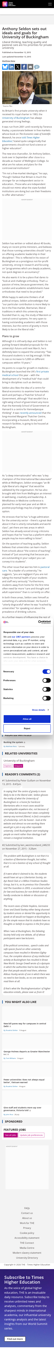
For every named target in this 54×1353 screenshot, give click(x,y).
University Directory (27, 1257)
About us (27, 1218)
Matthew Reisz (8, 61)
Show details (38, 710)
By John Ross (8, 1114)
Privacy (27, 1228)
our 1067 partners (21, 637)
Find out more (15, 1339)
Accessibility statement (27, 1237)
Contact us (27, 1213)
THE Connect (27, 1242)
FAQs (27, 1208)
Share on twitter (18, 67)
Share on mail (30, 67)
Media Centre (27, 1247)
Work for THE (27, 1223)
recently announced (30, 412)
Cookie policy (27, 1233)
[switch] (46, 680)
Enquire (18, 765)
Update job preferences (31, 1135)
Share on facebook (24, 67)
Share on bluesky (5, 67)
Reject (27, 728)
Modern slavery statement (27, 1252)
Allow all (27, 719)
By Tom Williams (10, 1058)
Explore (8, 765)
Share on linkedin (11, 67)
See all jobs (10, 1135)
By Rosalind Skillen (11, 1030)
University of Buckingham (16, 117)
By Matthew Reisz (10, 746)
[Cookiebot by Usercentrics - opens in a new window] (38, 622)
